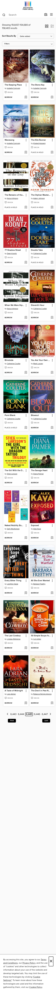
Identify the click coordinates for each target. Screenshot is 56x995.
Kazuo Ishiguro (12, 198)
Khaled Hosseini (39, 143)
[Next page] (50, 714)
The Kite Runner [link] (38, 140)
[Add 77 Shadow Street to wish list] (25, 262)
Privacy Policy (28, 963)
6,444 (21, 714)
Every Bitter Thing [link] (13, 580)
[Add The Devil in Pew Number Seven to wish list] (52, 703)
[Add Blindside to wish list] (25, 372)
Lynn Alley (37, 639)
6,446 (37, 714)
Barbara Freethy (39, 584)
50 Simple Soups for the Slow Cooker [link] (41, 636)
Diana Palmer (38, 474)
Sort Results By (9, 36)
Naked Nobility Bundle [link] (15, 525)
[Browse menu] (51, 14)
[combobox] (22, 15)
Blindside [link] (9, 360)
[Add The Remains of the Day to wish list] (25, 207)
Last (46, 720)
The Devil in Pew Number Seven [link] (41, 691)
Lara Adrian (11, 694)
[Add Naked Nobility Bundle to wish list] (25, 538)
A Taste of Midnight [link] (14, 691)
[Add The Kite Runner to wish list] (52, 152)
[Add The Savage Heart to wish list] (52, 483)
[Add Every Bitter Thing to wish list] (25, 593)
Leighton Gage (12, 584)
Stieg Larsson (12, 474)
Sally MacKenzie (13, 529)
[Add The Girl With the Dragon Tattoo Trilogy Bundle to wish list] (25, 483)
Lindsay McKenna (13, 639)
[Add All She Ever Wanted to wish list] (52, 593)
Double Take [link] (37, 250)
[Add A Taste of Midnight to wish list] (25, 703)
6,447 (45, 714)
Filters (7, 44)
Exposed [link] (35, 525)
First (12, 720)
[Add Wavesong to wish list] (25, 152)
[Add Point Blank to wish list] (25, 428)
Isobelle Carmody (13, 88)
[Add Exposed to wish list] (52, 538)
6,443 (13, 714)
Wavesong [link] (9, 140)
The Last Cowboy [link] (13, 636)
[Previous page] (7, 714)
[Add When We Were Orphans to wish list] (25, 318)
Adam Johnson (39, 198)
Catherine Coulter (40, 253)
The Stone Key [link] (37, 85)
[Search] (4, 15)
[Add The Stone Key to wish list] (52, 97)
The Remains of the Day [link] (15, 195)
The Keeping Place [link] (13, 85)
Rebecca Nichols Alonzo (42, 694)
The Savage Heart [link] (39, 470)
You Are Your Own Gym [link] (41, 360)
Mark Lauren (38, 364)
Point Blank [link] (10, 415)
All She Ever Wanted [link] (40, 580)
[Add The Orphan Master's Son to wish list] (52, 207)
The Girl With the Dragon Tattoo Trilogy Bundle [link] (15, 470)
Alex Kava (37, 529)
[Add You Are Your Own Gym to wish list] (52, 372)
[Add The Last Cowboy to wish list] (25, 648)
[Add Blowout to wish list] (52, 428)
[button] (46, 27)
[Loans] (45, 15)
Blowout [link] (35, 415)
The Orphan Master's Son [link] (41, 195)
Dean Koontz (12, 253)
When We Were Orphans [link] (15, 305)
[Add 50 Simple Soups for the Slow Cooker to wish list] (52, 648)
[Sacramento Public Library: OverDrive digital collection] (28, 5)
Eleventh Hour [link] (37, 305)
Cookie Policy (35, 987)
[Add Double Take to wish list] (52, 262)
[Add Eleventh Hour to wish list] (52, 318)
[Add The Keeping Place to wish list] (25, 97)
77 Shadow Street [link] (13, 250)
